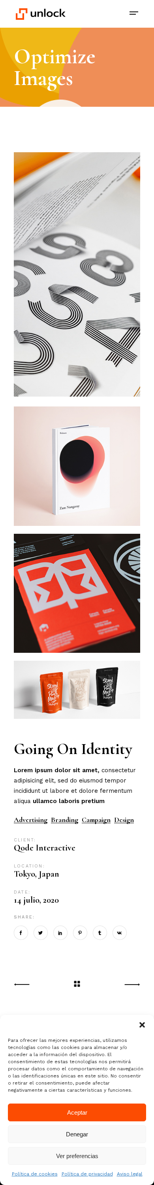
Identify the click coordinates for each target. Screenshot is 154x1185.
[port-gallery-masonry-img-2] (77, 593)
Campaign (96, 819)
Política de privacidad (87, 1174)
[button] (142, 1025)
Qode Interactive (44, 848)
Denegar (77, 1134)
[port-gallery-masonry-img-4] (77, 690)
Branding (64, 819)
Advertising (30, 819)
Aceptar (77, 1112)
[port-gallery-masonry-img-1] (77, 466)
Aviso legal (130, 1174)
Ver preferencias (77, 1156)
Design (124, 819)
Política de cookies (35, 1174)
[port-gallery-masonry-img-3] (77, 275)
